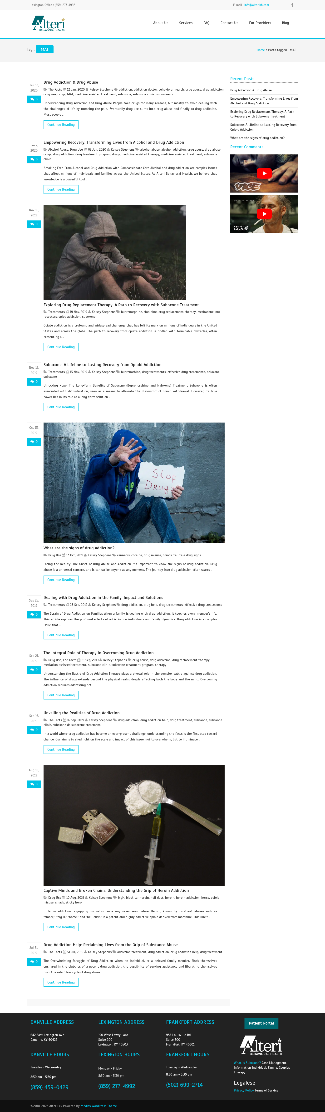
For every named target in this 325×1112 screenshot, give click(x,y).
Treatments (56, 312)
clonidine (150, 312)
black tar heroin (137, 898)
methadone (205, 312)
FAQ (206, 22)
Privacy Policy (244, 1090)
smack (59, 902)
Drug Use (76, 150)
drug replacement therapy (177, 312)
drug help (150, 605)
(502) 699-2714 (184, 1084)
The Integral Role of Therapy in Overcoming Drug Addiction (99, 652)
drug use (50, 94)
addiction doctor (145, 89)
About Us (160, 22)
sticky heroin (75, 902)
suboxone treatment (86, 725)
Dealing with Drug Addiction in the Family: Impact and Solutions (103, 597)
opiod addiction (69, 317)
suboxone (124, 94)
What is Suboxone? (247, 1063)
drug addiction (213, 89)
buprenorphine (131, 312)
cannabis (123, 555)
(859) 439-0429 (49, 1087)
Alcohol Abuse (58, 150)
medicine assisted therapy (140, 154)
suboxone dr (164, 94)
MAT (70, 94)
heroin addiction (188, 898)
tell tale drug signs (187, 555)
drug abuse (193, 89)
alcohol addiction (173, 150)
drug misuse (152, 555)
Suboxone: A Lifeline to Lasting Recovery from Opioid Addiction (103, 364)
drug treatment (181, 720)
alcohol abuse (150, 150)
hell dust (157, 898)
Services (185, 22)
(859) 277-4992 (116, 1086)
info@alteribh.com (256, 5)
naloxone (213, 372)
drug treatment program (92, 154)
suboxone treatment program (132, 665)
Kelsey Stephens (101, 89)
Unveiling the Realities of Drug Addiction (82, 712)
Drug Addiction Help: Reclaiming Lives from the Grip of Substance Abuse (111, 944)
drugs (61, 94)
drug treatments (154, 372)
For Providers (260, 22)
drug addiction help (154, 720)
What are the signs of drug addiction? (79, 548)
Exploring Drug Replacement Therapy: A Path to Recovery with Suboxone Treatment (121, 304)
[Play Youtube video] (264, 173)
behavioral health (171, 89)
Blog (285, 22)
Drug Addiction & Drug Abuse (71, 82)
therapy (160, 665)
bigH (121, 898)
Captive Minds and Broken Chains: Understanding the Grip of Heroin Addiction (116, 890)
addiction (125, 89)
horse (205, 898)
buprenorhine (130, 372)
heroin (169, 898)
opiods (167, 555)
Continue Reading (61, 124)
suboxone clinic (144, 94)
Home (261, 50)
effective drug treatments (186, 372)
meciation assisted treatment (65, 665)
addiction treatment (132, 952)
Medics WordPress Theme (99, 1106)
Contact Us (229, 22)
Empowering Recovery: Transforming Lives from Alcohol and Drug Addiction (114, 142)
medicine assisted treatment (95, 94)
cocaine (136, 555)
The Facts (55, 89)
